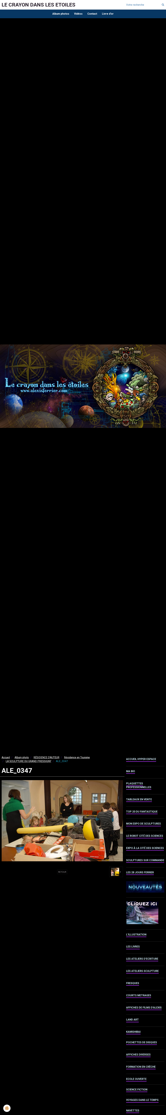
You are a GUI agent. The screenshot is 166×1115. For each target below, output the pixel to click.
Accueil (6, 757)
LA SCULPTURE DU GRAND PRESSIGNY (28, 761)
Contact (92, 13)
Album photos (60, 13)
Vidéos (78, 13)
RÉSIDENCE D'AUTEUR (46, 757)
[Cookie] (7, 1108)
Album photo (22, 757)
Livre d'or (108, 13)
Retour (62, 872)
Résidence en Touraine (77, 757)
